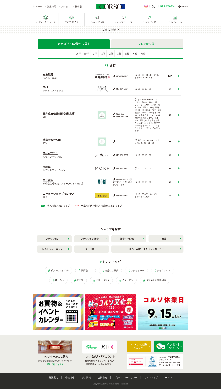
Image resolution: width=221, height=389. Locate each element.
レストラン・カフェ (52, 249)
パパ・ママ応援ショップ (139, 346)
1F (170, 115)
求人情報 (86, 377)
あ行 (78, 53)
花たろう (59, 280)
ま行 (127, 53)
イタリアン (127, 280)
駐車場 (78, 6)
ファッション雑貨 (90, 238)
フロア (147, 43)
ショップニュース (123, 22)
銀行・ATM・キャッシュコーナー (146, 249)
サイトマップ (151, 377)
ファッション (52, 238)
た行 (102, 53)
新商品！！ (86, 270)
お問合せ (102, 377)
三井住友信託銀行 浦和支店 (59, 113)
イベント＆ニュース (45, 22)
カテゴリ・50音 (74, 43)
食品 (164, 238)
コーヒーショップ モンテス (59, 193)
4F (170, 195)
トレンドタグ (111, 261)
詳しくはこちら (54, 364)
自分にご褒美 (111, 270)
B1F (170, 76)
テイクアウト (164, 270)
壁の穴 (80, 280)
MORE (47, 166)
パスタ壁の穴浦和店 (156, 280)
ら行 (143, 53)
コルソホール (175, 22)
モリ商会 (48, 180)
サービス (89, 249)
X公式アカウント (103, 347)
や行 (135, 53)
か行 (86, 53)
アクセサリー (137, 270)
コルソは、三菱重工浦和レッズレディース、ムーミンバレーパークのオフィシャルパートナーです (169, 361)
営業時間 (51, 6)
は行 (119, 53)
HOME (38, 6)
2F (170, 89)
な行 (111, 53)
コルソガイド (149, 22)
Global (185, 6)
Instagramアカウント (110, 347)
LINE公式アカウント (167, 6)
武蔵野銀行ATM (52, 139)
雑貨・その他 (127, 238)
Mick (46, 87)
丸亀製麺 (48, 74)
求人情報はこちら (168, 346)
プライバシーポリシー (125, 377)
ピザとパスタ (102, 280)
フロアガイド (71, 22)
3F (170, 182)
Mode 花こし (50, 153)
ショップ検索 (97, 22)
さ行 (94, 53)
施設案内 (53, 377)
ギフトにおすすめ (59, 270)
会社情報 (69, 377)
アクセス (65, 6)
